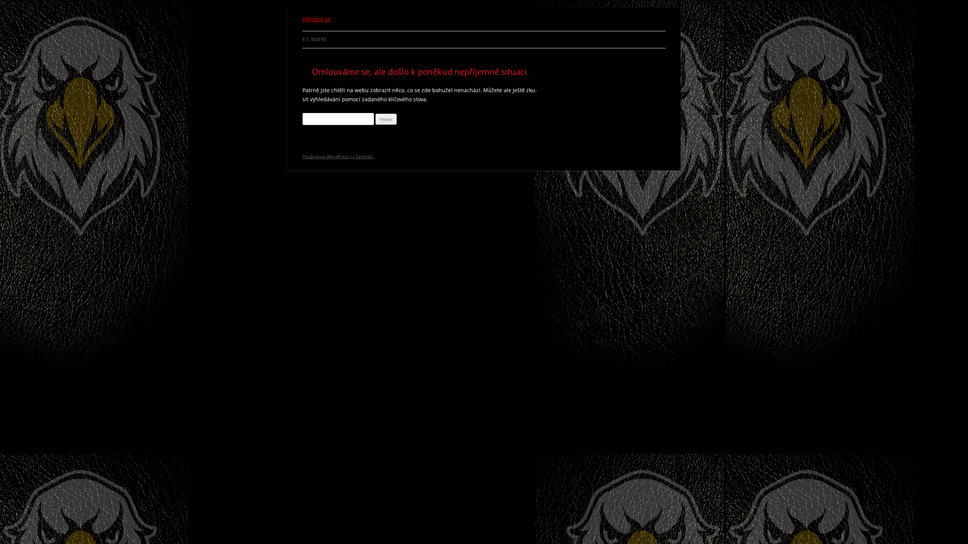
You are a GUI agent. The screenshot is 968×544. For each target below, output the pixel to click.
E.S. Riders (314, 39)
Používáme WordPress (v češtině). (338, 156)
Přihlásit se (316, 19)
